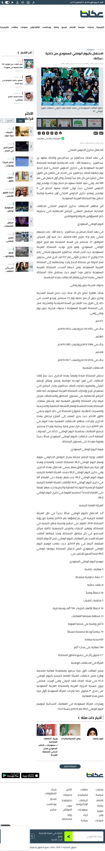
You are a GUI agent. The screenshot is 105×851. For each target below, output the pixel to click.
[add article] (28, 2)
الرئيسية (100, 27)
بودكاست (46, 27)
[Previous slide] (99, 92)
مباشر (53, 809)
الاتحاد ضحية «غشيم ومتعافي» (15, 98)
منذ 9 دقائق (19, 87)
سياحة (84, 820)
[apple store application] (30, 775)
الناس (69, 789)
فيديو (64, 27)
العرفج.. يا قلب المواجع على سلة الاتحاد (12, 82)
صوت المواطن (67, 807)
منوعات (24, 27)
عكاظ (99, 49)
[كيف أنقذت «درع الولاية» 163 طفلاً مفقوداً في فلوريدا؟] (28, 64)
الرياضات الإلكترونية (83, 802)
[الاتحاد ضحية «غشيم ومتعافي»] (28, 96)
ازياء (85, 814)
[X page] (32, 836)
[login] (17, 2)
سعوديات (90, 49)
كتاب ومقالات (17, 77)
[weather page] (22, 2)
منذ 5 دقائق (19, 70)
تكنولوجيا (67, 800)
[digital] (33, 2)
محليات (90, 27)
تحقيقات (67, 794)
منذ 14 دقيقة (18, 103)
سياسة (81, 27)
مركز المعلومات (51, 791)
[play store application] (11, 775)
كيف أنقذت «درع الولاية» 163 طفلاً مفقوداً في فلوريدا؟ (12, 66)
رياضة (56, 27)
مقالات (14, 27)
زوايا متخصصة (67, 816)
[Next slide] (41, 92)
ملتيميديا (83, 794)
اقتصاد (72, 27)
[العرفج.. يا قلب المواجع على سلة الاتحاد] (28, 80)
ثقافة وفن (35, 27)
